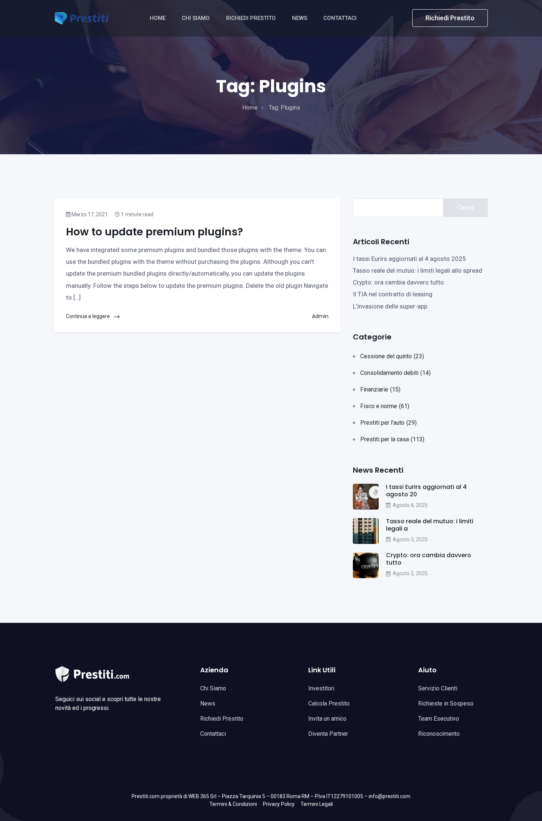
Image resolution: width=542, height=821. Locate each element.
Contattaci (340, 18)
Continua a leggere (88, 316)
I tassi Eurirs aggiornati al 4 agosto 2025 (409, 258)
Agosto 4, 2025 (410, 505)
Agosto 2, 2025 (410, 573)
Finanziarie (380, 389)
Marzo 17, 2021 (89, 214)
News (300, 18)
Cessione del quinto (392, 356)
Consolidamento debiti (395, 372)
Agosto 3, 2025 (410, 539)
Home (158, 18)
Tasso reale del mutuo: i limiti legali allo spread (417, 270)
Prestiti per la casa (392, 439)
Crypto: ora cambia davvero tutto (398, 282)
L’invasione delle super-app (390, 306)
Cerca (465, 207)
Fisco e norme (384, 406)
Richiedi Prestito (251, 18)
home (250, 107)
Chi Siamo (196, 18)
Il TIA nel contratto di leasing (392, 294)
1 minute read (136, 214)
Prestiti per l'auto (388, 422)
